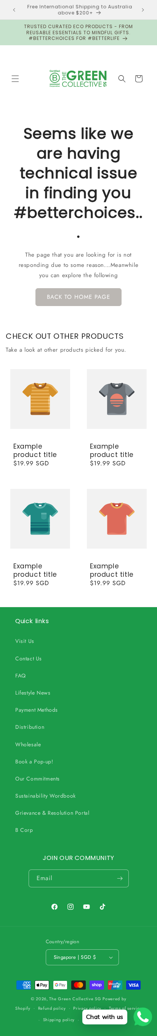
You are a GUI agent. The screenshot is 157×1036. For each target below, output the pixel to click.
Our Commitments (37, 778)
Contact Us (28, 658)
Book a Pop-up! (34, 761)
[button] (15, 78)
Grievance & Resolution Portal (52, 813)
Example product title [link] (35, 450)
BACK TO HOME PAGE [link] (78, 297)
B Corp (24, 830)
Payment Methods (36, 710)
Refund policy (52, 1008)
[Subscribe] (120, 878)
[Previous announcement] (14, 10)
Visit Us (24, 641)
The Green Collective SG (75, 999)
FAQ (20, 675)
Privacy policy (87, 1008)
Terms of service (125, 1008)
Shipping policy (59, 1020)
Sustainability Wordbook (45, 796)
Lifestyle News (32, 692)
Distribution (29, 727)
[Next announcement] (143, 10)
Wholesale (28, 744)
